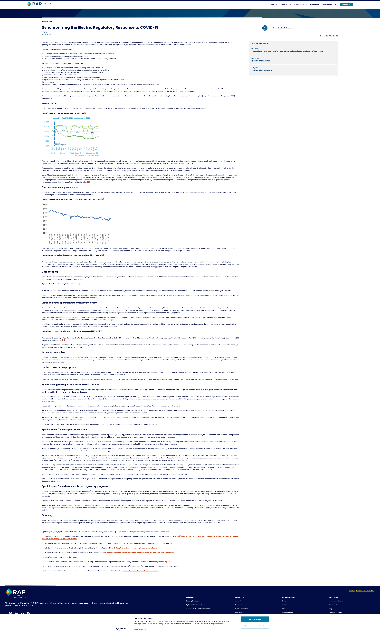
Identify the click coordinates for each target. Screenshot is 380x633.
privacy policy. (218, 624)
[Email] (337, 36)
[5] (102, 255)
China (284, 601)
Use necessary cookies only (255, 626)
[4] (102, 199)
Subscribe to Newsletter (365, 591)
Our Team (238, 605)
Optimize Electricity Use (194, 605)
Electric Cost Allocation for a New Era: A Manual (140, 571)
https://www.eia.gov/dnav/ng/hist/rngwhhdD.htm (135, 548)
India (283, 609)
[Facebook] (327, 36)
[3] (88, 182)
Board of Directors (241, 609)
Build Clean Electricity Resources (198, 609)
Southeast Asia (287, 613)
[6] (79, 284)
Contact (352, 591)
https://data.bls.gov (161, 562)
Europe (284, 605)
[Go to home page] (41, 4)
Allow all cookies (255, 619)
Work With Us (239, 613)
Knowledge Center (336, 601)
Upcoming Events (335, 613)
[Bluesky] (330, 36)
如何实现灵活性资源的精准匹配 (262, 70)
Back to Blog (47, 21)
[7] (102, 331)
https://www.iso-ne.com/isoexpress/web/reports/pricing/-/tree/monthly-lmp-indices (137, 552)
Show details (138, 629)
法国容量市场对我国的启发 (260, 61)
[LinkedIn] (333, 36)
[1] (85, 113)
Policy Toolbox (334, 605)
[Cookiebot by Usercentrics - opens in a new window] (121, 629)
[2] (151, 180)
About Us (238, 601)
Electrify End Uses (192, 601)
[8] (63, 340)
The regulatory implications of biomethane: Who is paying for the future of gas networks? (288, 51)
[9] (211, 469)
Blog (330, 609)
